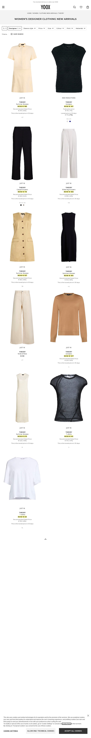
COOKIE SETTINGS (11, 731)
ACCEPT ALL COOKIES (73, 731)
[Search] (74, 7)
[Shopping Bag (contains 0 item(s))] (87, 7)
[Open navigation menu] (3, 7)
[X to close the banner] (88, 716)
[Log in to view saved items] (81, 7)
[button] (45, 539)
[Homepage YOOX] (45, 7)
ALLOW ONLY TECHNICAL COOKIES (40, 731)
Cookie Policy (66, 724)
